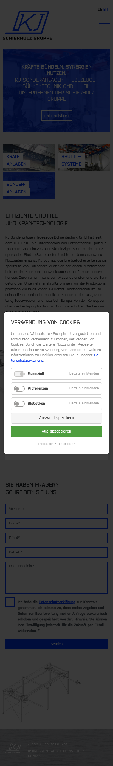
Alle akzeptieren (56, 431)
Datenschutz (66, 443)
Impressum (45, 443)
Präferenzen (38, 388)
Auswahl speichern (56, 418)
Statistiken (36, 403)
